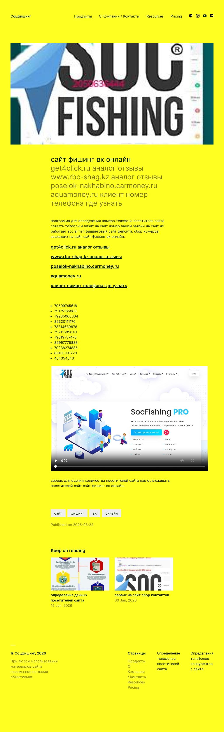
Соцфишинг (20, 16)
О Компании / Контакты (119, 16)
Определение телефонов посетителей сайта (168, 661)
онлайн (111, 513)
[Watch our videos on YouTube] (204, 16)
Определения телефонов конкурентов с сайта (202, 661)
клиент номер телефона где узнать (89, 285)
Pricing (176, 16)
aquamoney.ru (66, 276)
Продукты (83, 16)
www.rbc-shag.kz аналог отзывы (86, 256)
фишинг (77, 513)
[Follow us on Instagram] (197, 16)
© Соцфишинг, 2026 (28, 653)
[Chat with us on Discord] (211, 16)
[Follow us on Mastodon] (190, 16)
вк (95, 513)
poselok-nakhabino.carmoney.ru (85, 266)
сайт (58, 513)
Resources (155, 16)
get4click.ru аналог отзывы (80, 247)
